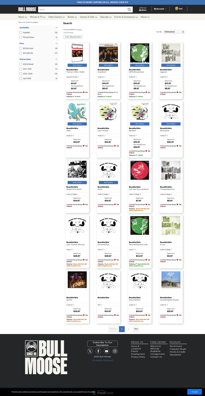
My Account (159, 9)
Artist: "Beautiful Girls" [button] (73, 37)
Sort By (159, 32)
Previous (113, 328)
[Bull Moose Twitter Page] (90, 351)
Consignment (157, 354)
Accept (194, 391)
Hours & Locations (136, 347)
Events (134, 351)
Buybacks (155, 351)
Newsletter (175, 354)
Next (136, 328)
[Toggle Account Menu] (165, 8)
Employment (138, 354)
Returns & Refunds (155, 347)
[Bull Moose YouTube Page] (106, 351)
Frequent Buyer (178, 349)
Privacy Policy (138, 357)
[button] (38, 27)
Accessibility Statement (102, 360)
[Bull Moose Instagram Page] (115, 351)
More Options (77, 65)
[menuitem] (23, 17)
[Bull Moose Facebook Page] (98, 351)
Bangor (80, 29)
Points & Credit (177, 352)
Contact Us (156, 357)
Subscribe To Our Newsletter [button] (102, 344)
